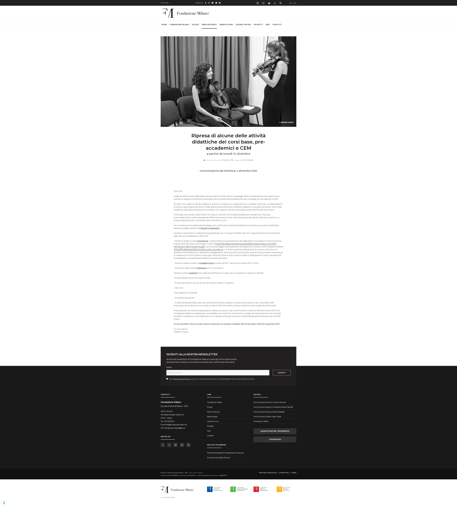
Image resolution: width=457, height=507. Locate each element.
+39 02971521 (169, 421)
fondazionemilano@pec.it (175, 428)
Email (169, 367)
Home (164, 24)
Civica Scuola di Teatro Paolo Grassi (267, 417)
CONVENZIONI (275, 439)
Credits (293, 472)
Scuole (195, 24)
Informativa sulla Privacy (181, 379)
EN (295, 3)
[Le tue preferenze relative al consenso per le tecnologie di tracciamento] (4, 503)
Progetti (258, 24)
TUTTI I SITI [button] (164, 3)
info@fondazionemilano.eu (176, 425)
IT (290, 3)
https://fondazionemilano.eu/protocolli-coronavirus (198, 249)
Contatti (277, 24)
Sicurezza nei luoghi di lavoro (218, 458)
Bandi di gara (226, 24)
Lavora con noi (243, 24)
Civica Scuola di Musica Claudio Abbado (269, 412)
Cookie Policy (284, 472)
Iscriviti (282, 373)
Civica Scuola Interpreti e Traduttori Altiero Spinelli (273, 407)
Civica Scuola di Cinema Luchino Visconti (269, 402)
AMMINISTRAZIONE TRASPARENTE (274, 431)
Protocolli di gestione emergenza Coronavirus (225, 453)
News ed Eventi (209, 24)
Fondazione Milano (179, 24)
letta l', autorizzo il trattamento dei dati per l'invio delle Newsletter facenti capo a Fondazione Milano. (211, 379)
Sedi (268, 24)
